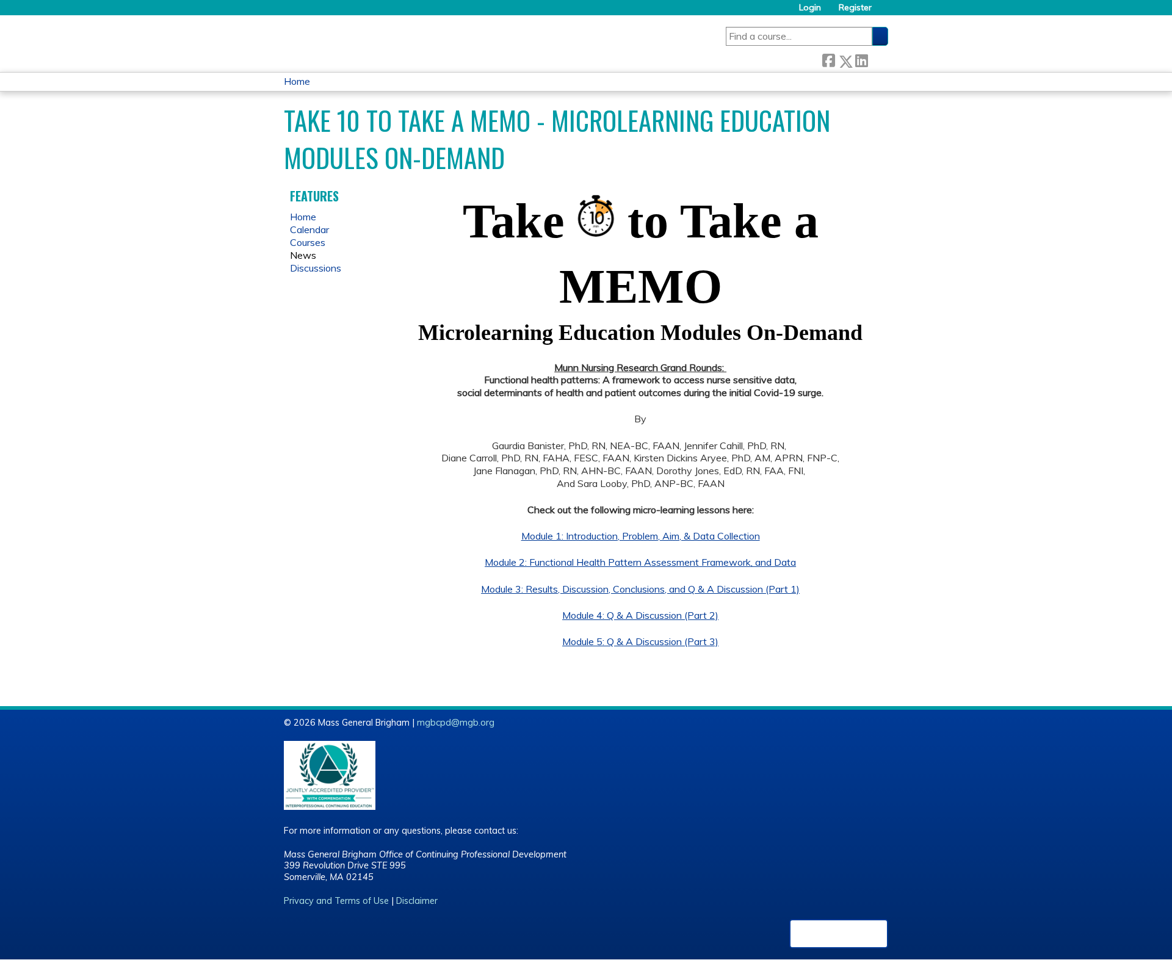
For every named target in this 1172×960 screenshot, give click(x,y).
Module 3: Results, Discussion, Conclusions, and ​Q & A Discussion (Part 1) (640, 589)
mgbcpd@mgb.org (455, 722)
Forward (878, 59)
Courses (307, 242)
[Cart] (884, 12)
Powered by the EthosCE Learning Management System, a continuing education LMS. (838, 933)
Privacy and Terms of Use (336, 900)
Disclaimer (417, 900)
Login (810, 7)
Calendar (309, 229)
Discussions (315, 268)
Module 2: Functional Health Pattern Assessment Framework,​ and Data (640, 562)
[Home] (477, 39)
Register (855, 7)
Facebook (828, 59)
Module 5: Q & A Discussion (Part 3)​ (640, 641)
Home (297, 81)
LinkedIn (861, 59)
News (303, 255)
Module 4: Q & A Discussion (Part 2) (640, 615)
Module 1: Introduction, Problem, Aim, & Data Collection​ (640, 536)
